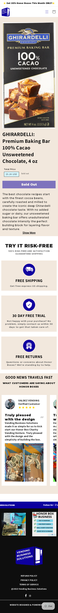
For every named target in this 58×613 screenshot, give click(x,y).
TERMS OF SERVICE (29, 584)
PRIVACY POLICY (29, 580)
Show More (29, 232)
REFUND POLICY (29, 575)
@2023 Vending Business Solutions (29, 588)
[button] (46, 11)
